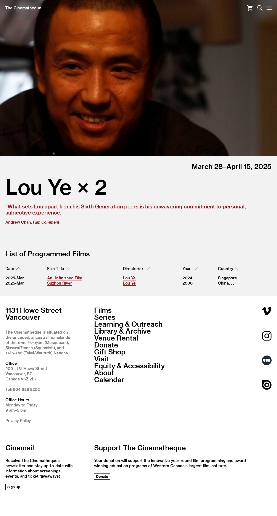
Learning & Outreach (128, 324)
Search (260, 8)
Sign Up (13, 487)
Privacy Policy (18, 420)
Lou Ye (129, 277)
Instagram (267, 336)
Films (103, 310)
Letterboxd (267, 360)
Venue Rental (116, 338)
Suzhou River (59, 283)
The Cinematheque (23, 7)
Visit (101, 358)
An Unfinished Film (64, 277)
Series (104, 317)
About (104, 372)
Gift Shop (110, 351)
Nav (269, 8)
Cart (250, 8)
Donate (106, 345)
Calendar (109, 379)
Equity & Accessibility (129, 365)
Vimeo (267, 311)
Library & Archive (122, 331)
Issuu (267, 385)
